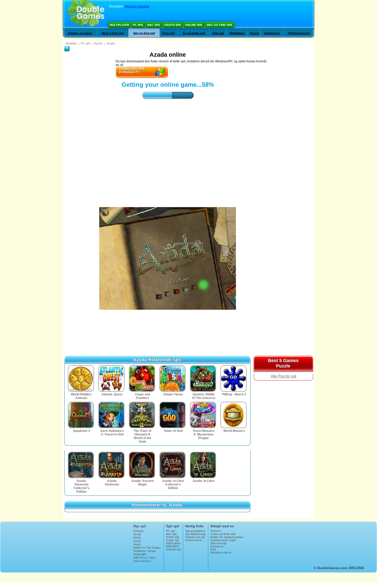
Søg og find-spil (219, 24)
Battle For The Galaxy (147, 547)
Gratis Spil (173, 24)
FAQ (213, 549)
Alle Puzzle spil (283, 376)
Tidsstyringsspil (299, 33)
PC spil (138, 24)
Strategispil (272, 33)
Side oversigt (218, 543)
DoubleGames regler (223, 540)
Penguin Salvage (137, 6)
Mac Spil (154, 24)
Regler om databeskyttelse (227, 537)
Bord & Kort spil (113, 33)
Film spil (218, 33)
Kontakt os (217, 546)
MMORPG (172, 546)
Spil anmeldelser (195, 530)
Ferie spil (168, 33)
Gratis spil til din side (223, 534)
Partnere (215, 530)
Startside (70, 43)
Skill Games (173, 543)
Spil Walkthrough (195, 534)
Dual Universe (142, 560)
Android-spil (173, 549)
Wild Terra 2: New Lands (144, 559)
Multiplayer (119, 24)
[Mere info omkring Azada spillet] (67, 45)
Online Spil (194, 24)
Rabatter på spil (195, 537)
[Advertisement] (167, 148)
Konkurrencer (193, 540)
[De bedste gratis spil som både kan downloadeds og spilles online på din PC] (86, 14)
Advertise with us (221, 552)
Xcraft (137, 534)
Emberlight (139, 554)
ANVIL (137, 537)
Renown (138, 530)
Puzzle (254, 33)
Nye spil (139, 526)
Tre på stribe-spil (193, 33)
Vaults (137, 544)
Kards (137, 540)
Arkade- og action (80, 33)
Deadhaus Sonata (144, 550)
